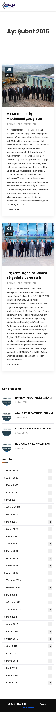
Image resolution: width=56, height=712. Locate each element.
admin (12, 123)
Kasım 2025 (28, 485)
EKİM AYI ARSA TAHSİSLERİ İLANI (32, 444)
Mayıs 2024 (28, 551)
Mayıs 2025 (28, 514)
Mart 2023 (28, 595)
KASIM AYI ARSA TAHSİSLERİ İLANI (33, 428)
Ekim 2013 (28, 682)
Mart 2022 (28, 617)
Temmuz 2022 (28, 609)
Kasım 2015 (28, 631)
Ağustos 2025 (28, 507)
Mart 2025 (28, 522)
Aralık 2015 (28, 624)
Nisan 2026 (28, 470)
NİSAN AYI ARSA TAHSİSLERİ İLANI (33, 397)
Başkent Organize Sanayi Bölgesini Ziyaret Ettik (27, 275)
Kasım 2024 (28, 536)
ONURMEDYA (28, 707)
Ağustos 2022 (28, 602)
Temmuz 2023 (28, 580)
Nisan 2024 (28, 558)
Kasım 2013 (28, 675)
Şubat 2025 (28, 529)
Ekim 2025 (28, 492)
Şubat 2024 (28, 565)
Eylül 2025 (28, 500)
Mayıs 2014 (28, 661)
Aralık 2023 (28, 573)
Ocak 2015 (28, 646)
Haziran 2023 (28, 587)
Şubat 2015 (28, 639)
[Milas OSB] (8, 5)
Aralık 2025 (28, 478)
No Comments (28, 123)
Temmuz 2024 (28, 543)
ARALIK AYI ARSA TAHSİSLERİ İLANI (34, 413)
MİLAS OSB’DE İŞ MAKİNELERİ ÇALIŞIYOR (24, 116)
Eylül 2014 (28, 653)
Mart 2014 (28, 668)
